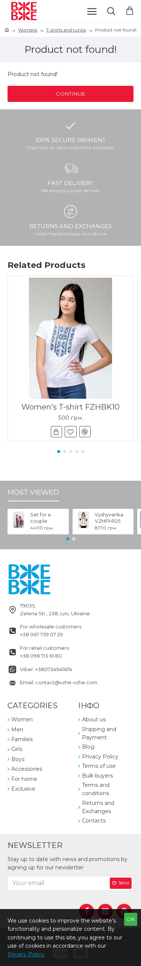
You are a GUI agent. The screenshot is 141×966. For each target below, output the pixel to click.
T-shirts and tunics (66, 30)
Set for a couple (40, 517)
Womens (27, 30)
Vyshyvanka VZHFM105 (109, 517)
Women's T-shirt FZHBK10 (70, 406)
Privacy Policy (26, 954)
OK (130, 919)
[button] (58, 451)
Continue (70, 94)
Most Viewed (33, 492)
